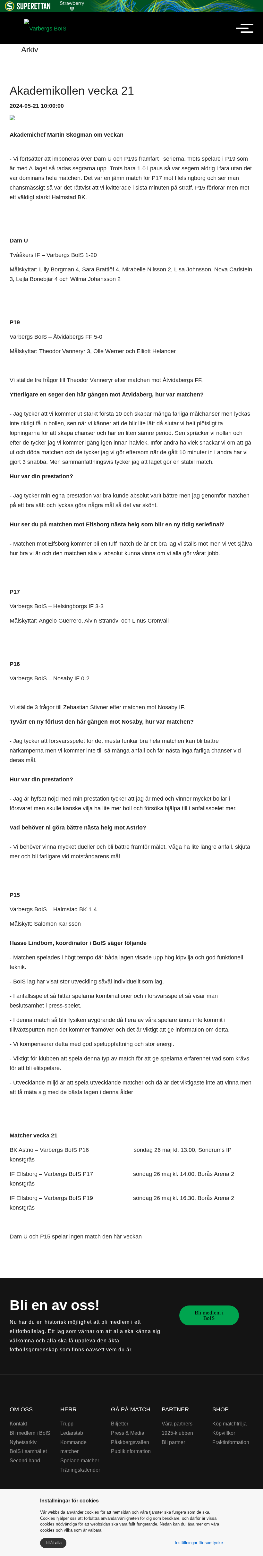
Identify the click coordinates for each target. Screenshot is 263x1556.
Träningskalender (80, 1470)
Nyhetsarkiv (23, 1442)
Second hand (25, 1460)
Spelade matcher (79, 1460)
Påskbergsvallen (130, 1442)
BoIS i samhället (28, 1451)
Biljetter (119, 1423)
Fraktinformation (230, 1442)
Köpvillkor (223, 1433)
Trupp (66, 1423)
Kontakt (18, 1423)
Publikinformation (131, 1451)
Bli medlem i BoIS (209, 1315)
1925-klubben (177, 1433)
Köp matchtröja (229, 1423)
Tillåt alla (53, 1542)
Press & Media (127, 1433)
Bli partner (173, 1442)
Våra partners (177, 1423)
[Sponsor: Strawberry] (72, 5)
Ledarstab (71, 1433)
